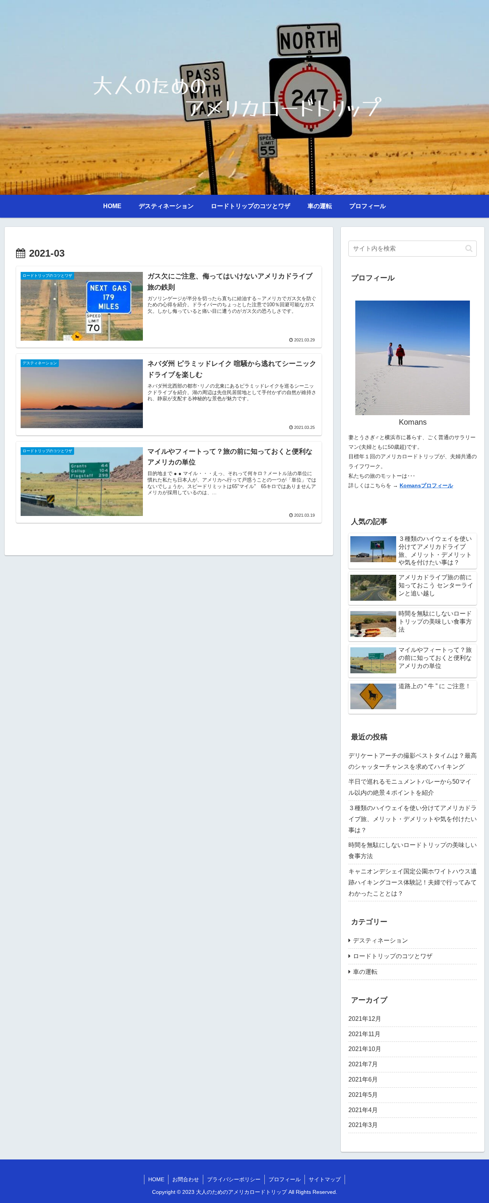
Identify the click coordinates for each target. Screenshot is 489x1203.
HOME (156, 1179)
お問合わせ (185, 1179)
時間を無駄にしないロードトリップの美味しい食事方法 (412, 850)
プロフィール (285, 1179)
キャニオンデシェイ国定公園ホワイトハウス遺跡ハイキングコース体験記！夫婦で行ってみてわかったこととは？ (412, 882)
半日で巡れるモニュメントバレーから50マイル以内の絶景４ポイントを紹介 (409, 787)
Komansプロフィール (426, 485)
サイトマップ (325, 1179)
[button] (469, 248)
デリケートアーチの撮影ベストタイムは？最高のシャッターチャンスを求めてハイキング (412, 761)
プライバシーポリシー (234, 1179)
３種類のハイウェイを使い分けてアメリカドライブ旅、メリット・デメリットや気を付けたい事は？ (412, 819)
